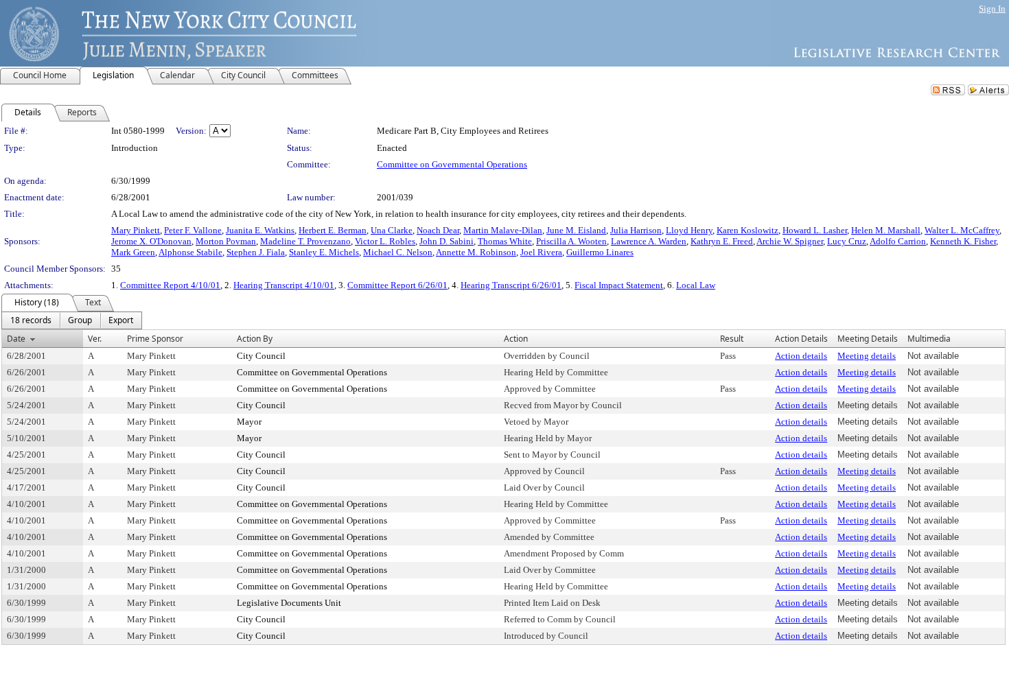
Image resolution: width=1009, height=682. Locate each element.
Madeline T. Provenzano (305, 241)
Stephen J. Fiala (256, 252)
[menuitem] (31, 320)
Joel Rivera (541, 252)
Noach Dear (438, 230)
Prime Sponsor (155, 338)
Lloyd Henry (689, 230)
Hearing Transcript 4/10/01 (283, 285)
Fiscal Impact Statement (619, 285)
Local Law (695, 285)
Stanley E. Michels (324, 252)
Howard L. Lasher (814, 230)
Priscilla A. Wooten (571, 241)
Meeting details (866, 356)
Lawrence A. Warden (648, 241)
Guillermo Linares (600, 252)
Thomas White (505, 241)
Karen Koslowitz (747, 230)
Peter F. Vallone (193, 230)
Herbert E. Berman (333, 230)
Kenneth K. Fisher (963, 241)
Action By (254, 338)
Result (731, 338)
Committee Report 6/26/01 (397, 285)
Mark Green (133, 252)
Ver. (95, 338)
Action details (801, 356)
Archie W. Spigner (789, 241)
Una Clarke (392, 230)
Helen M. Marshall (885, 230)
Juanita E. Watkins (260, 230)
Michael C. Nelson (397, 252)
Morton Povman (226, 241)
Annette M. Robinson (476, 252)
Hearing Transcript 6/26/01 (511, 285)
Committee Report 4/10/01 (170, 285)
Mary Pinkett (135, 230)
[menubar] (71, 320)
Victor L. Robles (385, 241)
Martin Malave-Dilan (502, 230)
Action (516, 338)
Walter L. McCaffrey (962, 230)
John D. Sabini (446, 241)
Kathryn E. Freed (722, 241)
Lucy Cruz (846, 241)
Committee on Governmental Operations (452, 164)
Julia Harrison (636, 230)
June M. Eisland (576, 230)
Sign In (992, 8)
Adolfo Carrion (898, 241)
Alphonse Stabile (190, 252)
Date (16, 338)
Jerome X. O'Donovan (151, 241)
